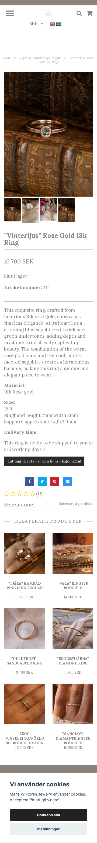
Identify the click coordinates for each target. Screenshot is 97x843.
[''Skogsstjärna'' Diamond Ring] (73, 628)
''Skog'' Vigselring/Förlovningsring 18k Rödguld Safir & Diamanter (36, 741)
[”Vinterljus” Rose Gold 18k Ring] (48, 134)
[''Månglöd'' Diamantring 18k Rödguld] (73, 704)
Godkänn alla (48, 815)
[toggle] (12, 14)
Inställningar (48, 829)
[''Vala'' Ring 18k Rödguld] (73, 553)
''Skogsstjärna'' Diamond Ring (73, 661)
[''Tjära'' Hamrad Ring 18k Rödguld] (24, 553)
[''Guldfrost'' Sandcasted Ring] (24, 628)
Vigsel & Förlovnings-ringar (42, 58)
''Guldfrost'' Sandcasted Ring (24, 661)
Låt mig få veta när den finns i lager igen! (44, 461)
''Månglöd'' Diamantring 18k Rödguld (73, 738)
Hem (9, 58)
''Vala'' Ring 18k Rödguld (73, 585)
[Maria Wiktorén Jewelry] (48, 13)
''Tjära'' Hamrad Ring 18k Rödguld (24, 585)
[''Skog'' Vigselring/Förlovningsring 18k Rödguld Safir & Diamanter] (24, 704)
